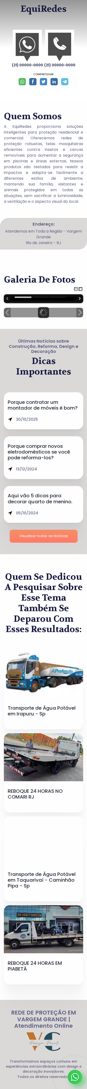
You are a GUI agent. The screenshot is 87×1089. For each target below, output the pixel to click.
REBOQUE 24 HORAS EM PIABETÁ (35, 966)
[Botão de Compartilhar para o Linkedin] (54, 81)
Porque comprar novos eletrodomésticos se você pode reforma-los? (39, 452)
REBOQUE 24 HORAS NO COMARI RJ (35, 794)
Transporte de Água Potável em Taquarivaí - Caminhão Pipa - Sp (42, 880)
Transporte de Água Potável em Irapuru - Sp (42, 711)
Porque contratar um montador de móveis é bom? (43, 405)
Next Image (79, 312)
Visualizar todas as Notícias (43, 536)
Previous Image (7, 312)
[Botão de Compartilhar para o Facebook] (32, 81)
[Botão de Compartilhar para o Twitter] (43, 81)
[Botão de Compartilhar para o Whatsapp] (22, 81)
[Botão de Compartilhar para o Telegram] (64, 81)
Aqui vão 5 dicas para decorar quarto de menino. (40, 498)
